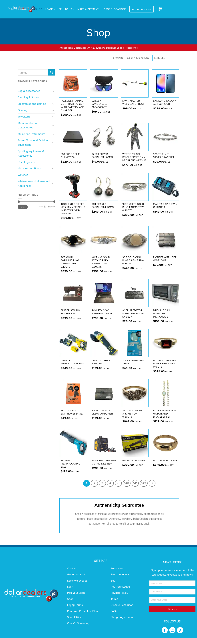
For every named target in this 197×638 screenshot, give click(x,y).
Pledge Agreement (122, 617)
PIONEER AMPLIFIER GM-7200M (165, 259)
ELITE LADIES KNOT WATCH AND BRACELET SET (164, 414)
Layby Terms (75, 605)
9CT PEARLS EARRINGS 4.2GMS (103, 206)
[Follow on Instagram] (172, 630)
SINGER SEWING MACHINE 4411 (70, 312)
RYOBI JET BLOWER (133, 460)
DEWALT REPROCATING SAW (72, 362)
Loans (49, 9)
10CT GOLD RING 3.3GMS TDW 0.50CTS (132, 414)
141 (135, 483)
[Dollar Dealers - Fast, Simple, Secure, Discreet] (21, 9)
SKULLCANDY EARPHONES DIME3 (72, 412)
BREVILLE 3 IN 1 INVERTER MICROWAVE (162, 313)
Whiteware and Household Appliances (34, 183)
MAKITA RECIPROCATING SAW (71, 464)
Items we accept (77, 580)
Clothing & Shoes (28, 97)
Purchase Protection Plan (82, 611)
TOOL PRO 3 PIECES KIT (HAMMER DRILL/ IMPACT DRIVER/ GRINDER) (73, 209)
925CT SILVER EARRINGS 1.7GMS (102, 156)
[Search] (51, 72)
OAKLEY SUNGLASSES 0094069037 (99, 104)
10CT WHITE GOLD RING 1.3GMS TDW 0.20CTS (133, 207)
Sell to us (65, 9)
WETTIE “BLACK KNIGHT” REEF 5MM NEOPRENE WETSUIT (134, 157)
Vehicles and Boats (29, 168)
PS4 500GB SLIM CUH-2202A (70, 156)
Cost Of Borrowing (78, 623)
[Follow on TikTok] (180, 630)
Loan (70, 586)
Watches (23, 175)
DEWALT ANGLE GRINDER (101, 362)
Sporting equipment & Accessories (31, 153)
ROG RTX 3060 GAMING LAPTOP (102, 312)
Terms (114, 599)
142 (143, 483)
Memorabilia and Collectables (28, 125)
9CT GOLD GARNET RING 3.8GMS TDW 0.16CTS (164, 364)
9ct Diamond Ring (165, 460)
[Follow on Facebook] (165, 630)
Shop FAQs (74, 617)
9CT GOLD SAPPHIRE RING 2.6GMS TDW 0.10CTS (70, 262)
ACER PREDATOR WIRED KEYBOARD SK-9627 (133, 313)
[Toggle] (53, 91)
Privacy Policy (119, 592)
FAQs (114, 611)
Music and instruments (31, 134)
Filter (22, 207)
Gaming (22, 110)
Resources (117, 568)
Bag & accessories (29, 91)
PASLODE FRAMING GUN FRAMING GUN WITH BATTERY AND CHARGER (72, 105)
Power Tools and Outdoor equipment (33, 142)
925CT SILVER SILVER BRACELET (163, 156)
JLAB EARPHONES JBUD (133, 362)
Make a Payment (88, 9)
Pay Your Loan (76, 592)
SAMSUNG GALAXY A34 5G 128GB (164, 102)
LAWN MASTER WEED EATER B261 (133, 102)
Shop (38, 9)
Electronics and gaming (32, 104)
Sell (113, 580)
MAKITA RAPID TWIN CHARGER (165, 206)
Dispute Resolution (122, 605)
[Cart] (159, 9)
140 (126, 483)
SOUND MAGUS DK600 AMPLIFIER (102, 412)
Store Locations (115, 9)
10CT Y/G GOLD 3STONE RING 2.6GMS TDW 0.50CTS (101, 262)
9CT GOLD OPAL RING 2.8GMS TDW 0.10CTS (133, 260)
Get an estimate (76, 574)
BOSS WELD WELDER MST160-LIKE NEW (104, 462)
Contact (71, 568)
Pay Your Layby (120, 586)
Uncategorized (27, 162)
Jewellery (24, 116)
